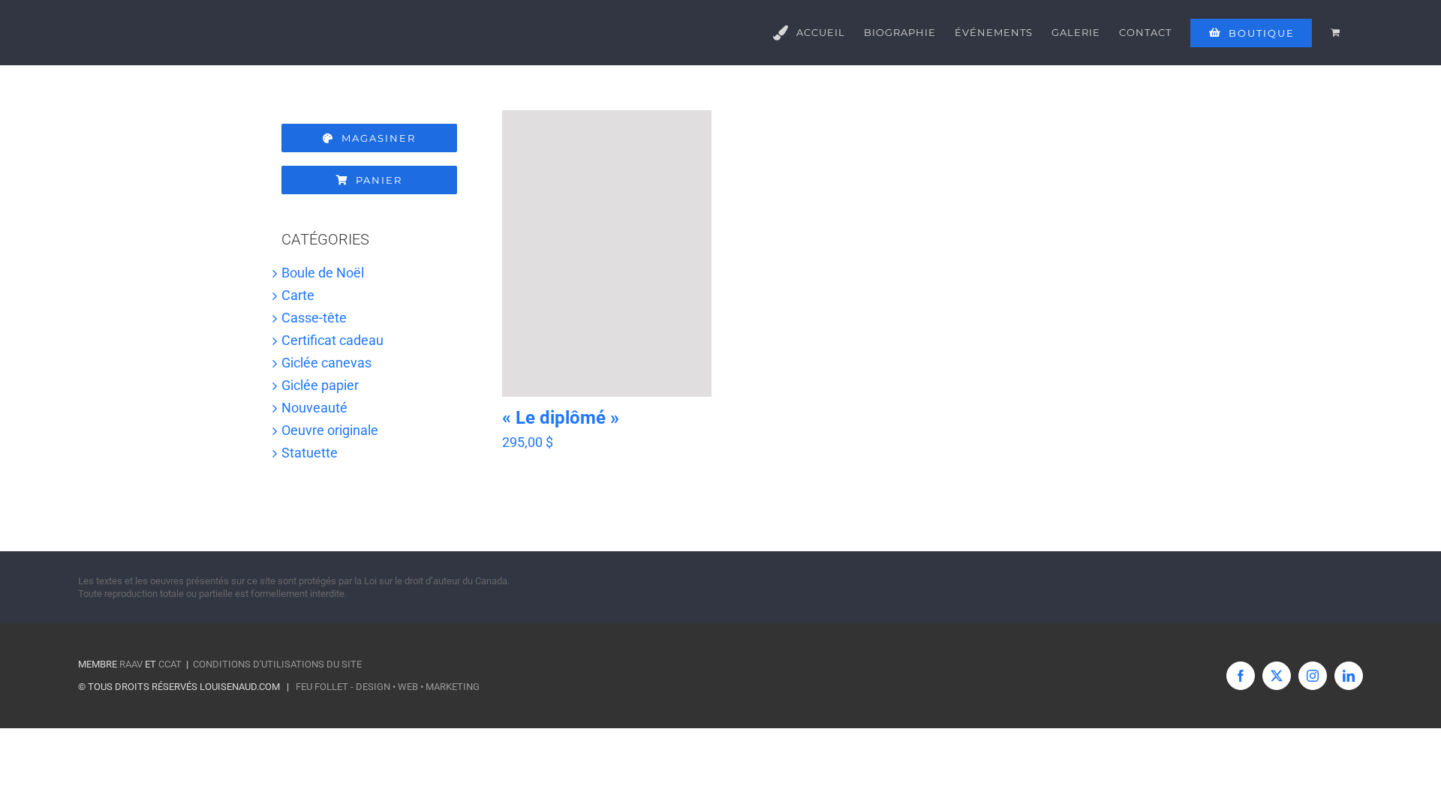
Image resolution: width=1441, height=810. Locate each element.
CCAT (170, 664)
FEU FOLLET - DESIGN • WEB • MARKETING (388, 686)
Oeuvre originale (329, 430)
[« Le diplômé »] (606, 253)
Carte (297, 295)
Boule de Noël (322, 272)
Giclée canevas (326, 362)
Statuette (309, 452)
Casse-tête (314, 318)
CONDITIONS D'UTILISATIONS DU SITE (277, 664)
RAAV (131, 664)
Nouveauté (314, 408)
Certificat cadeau (332, 340)
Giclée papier (320, 385)
